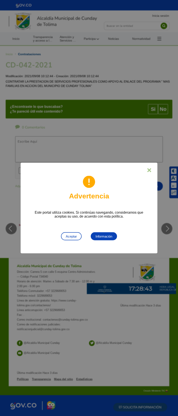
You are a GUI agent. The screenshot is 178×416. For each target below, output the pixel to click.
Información (104, 236)
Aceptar (71, 236)
